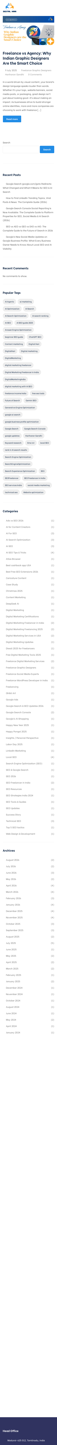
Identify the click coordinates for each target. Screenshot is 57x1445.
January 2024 (13, 1032)
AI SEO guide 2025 (25, 322)
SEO (42, 470)
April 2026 (11, 885)
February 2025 (13, 974)
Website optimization (33, 492)
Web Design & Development (20, 833)
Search (6, 142)
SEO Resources (14, 788)
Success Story (13, 814)
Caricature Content (16, 578)
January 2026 (13, 904)
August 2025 (12, 936)
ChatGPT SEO (35, 336)
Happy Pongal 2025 (16, 731)
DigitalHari (10, 351)
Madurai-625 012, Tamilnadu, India (26, 1440)
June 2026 (11, 872)
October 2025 (13, 923)
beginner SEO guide (14, 336)
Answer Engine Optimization (18, 329)
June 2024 (11, 1013)
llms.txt (30, 442)
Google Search (11, 428)
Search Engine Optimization (18, 456)
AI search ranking (40, 315)
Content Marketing (16, 597)
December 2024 (14, 987)
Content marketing (14, 343)
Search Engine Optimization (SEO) (24, 763)
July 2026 (11, 866)
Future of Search (12, 400)
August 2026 (12, 859)
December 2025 (14, 910)
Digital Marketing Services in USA (23, 635)
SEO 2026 (11, 776)
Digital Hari (34, 343)
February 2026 (13, 898)
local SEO (44, 442)
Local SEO (11, 756)
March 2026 (12, 891)
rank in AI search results (16, 449)
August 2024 (12, 1006)
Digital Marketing (15, 609)
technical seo (11, 492)
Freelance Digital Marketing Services (25, 661)
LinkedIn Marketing (16, 750)
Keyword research (13, 442)
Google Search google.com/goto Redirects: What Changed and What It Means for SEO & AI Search (27, 187)
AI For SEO (11, 533)
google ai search (12, 414)
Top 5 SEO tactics (15, 827)
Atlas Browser (13, 558)
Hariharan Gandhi (14, 74)
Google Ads (12, 699)
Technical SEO (13, 820)
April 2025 (11, 962)
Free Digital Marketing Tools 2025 (23, 654)
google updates (12, 435)
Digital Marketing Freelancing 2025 (24, 629)
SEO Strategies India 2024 (19, 795)
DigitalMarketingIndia (15, 379)
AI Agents (9, 301)
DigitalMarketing (13, 357)
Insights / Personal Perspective (22, 737)
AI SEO (8, 322)
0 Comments (35, 74)
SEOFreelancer (11, 478)
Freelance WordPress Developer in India (27, 680)
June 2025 (11, 949)
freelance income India (15, 393)
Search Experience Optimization (20, 470)
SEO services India (13, 485)
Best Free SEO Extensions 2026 (22, 571)
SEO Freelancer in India (34, 478)
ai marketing (26, 301)
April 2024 (11, 1026)
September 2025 (14, 930)
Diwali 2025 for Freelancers (20, 648)
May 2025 (11, 955)
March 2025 (12, 968)
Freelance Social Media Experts (22, 673)
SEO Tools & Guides (16, 801)
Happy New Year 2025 (17, 725)
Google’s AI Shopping (17, 718)
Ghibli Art (11, 693)
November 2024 (14, 994)
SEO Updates (13, 808)
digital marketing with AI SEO (18, 386)
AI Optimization (12, 308)
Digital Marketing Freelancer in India (22, 372)
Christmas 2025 (14, 590)
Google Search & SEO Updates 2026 (24, 705)
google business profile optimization (22, 421)
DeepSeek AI (12, 603)
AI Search (29, 308)
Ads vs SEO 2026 (14, 520)
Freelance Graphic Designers (36, 70)
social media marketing (39, 485)
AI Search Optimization (15, 315)
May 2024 (11, 1019)
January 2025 (13, 981)
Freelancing (12, 686)
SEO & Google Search (17, 769)
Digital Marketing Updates (19, 641)
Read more (12, 118)
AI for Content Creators (18, 526)
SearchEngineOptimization (17, 463)
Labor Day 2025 (14, 744)
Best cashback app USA (18, 565)
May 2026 (11, 879)
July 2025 (11, 942)
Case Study (12, 584)
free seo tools (38, 393)
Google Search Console (35, 428)
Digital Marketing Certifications (22, 616)
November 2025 (14, 917)
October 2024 (13, 1000)
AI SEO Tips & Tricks (16, 552)
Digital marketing (29, 351)
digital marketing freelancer (18, 365)
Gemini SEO (31, 400)
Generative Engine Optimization (20, 407)
